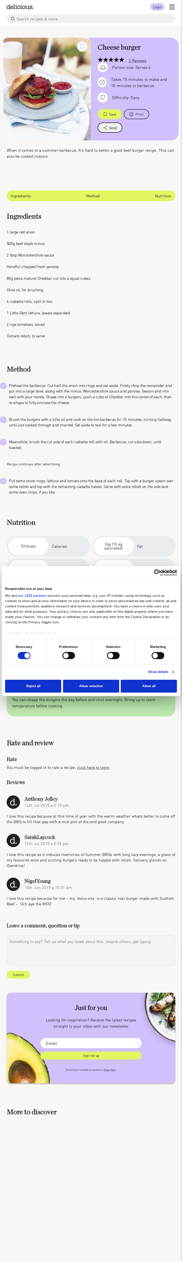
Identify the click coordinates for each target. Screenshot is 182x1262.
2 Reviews (137, 60)
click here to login (93, 767)
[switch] (68, 655)
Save (112, 114)
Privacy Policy (110, 1070)
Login (157, 6)
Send (113, 127)
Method (93, 195)
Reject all (33, 686)
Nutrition (163, 195)
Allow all (149, 686)
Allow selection (91, 686)
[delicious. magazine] (20, 7)
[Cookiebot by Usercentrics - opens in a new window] (157, 572)
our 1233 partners (32, 595)
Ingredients (21, 195)
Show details (158, 672)
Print (139, 114)
